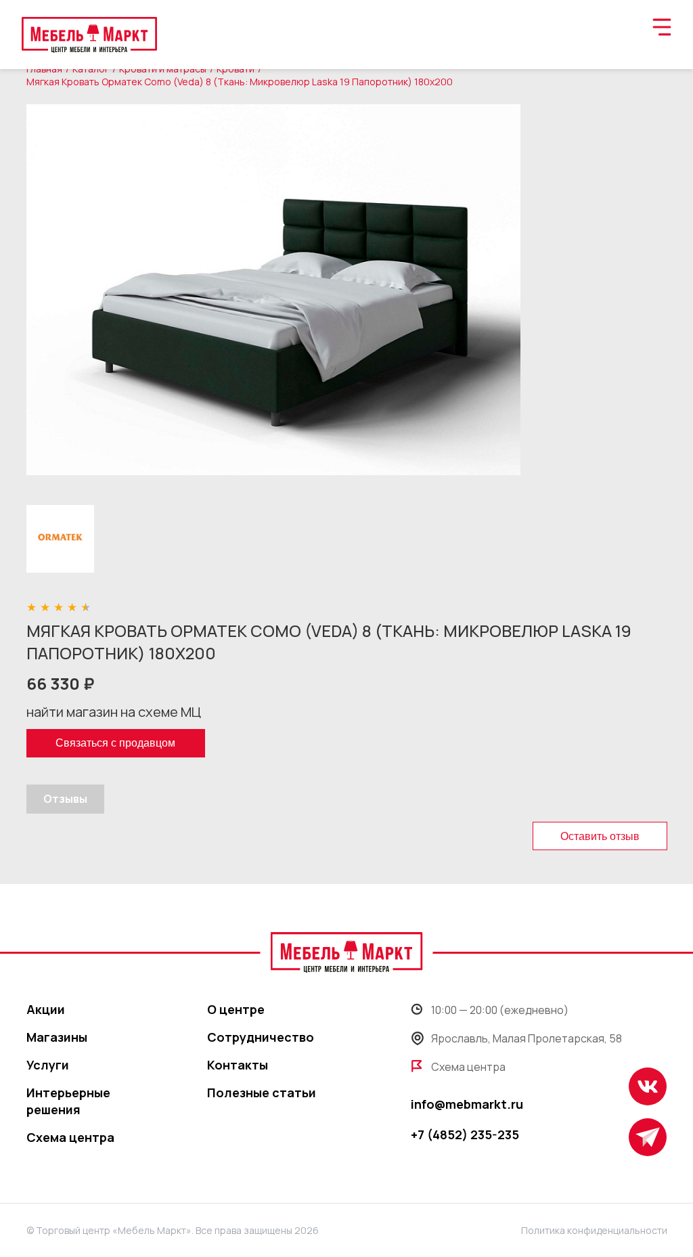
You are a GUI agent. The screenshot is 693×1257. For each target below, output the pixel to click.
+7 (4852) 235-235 (465, 1134)
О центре (236, 1009)
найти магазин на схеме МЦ (113, 712)
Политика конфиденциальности (594, 1230)
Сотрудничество (260, 1037)
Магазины (56, 1037)
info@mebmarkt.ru (467, 1104)
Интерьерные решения (68, 1101)
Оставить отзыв (600, 836)
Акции (45, 1009)
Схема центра (70, 1137)
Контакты (237, 1065)
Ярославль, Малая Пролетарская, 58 (526, 1038)
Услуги (47, 1065)
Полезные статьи (261, 1092)
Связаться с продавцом (115, 743)
